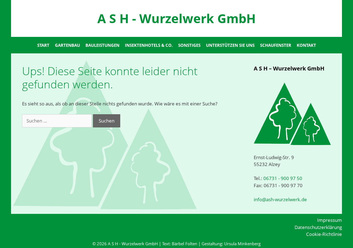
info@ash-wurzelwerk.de (280, 199)
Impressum (329, 220)
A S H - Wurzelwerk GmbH (176, 18)
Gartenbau (67, 45)
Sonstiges (189, 45)
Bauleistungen (102, 45)
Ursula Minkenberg (242, 243)
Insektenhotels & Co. (149, 45)
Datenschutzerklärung (318, 227)
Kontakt (306, 45)
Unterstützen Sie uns (230, 45)
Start (43, 45)
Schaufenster (275, 45)
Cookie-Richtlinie (324, 234)
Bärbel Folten (184, 243)
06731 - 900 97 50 (282, 178)
